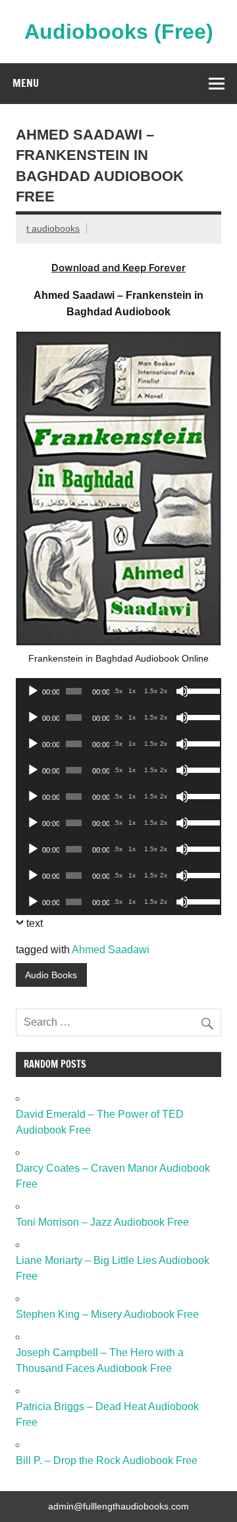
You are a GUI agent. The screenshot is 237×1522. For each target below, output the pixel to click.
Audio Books (51, 975)
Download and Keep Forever (118, 267)
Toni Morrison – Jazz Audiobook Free (102, 1222)
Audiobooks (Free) (118, 31)
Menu (26, 83)
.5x (117, 691)
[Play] (33, 691)
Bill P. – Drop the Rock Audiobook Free (107, 1460)
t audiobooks (53, 228)
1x (132, 691)
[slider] (201, 690)
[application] (118, 691)
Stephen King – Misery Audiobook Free (107, 1314)
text (34, 923)
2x (163, 691)
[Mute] (182, 691)
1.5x (150, 691)
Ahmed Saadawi (110, 949)
